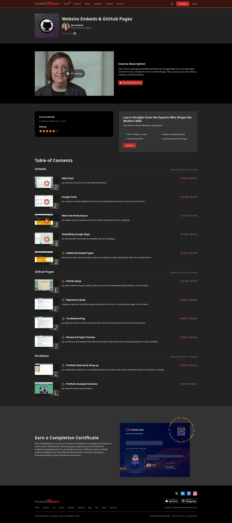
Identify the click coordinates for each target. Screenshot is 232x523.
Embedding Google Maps (76, 234)
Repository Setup (75, 299)
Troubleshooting (75, 318)
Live (54, 507)
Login (194, 3)
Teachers (71, 507)
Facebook (189, 493)
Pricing (109, 3)
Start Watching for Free (132, 83)
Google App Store (189, 500)
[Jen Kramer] (66, 26)
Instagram (195, 493)
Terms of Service (178, 516)
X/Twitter (176, 493)
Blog (87, 3)
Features (98, 3)
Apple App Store (171, 500)
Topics (61, 507)
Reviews (81, 507)
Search (171, 3)
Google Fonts (69, 196)
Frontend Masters (47, 3)
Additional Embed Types (79, 252)
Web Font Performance (75, 215)
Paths (66, 3)
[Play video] (74, 73)
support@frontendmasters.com (184, 507)
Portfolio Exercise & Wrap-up (82, 365)
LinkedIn (183, 493)
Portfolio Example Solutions (82, 383)
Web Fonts (68, 178)
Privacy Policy (191, 516)
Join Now (182, 4)
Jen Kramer (77, 25)
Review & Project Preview (80, 337)
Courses (77, 3)
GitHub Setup (73, 281)
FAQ (96, 507)
